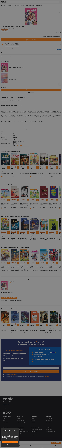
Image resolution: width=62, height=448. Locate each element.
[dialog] (10, 437)
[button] (10, 445)
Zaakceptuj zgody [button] (10, 442)
